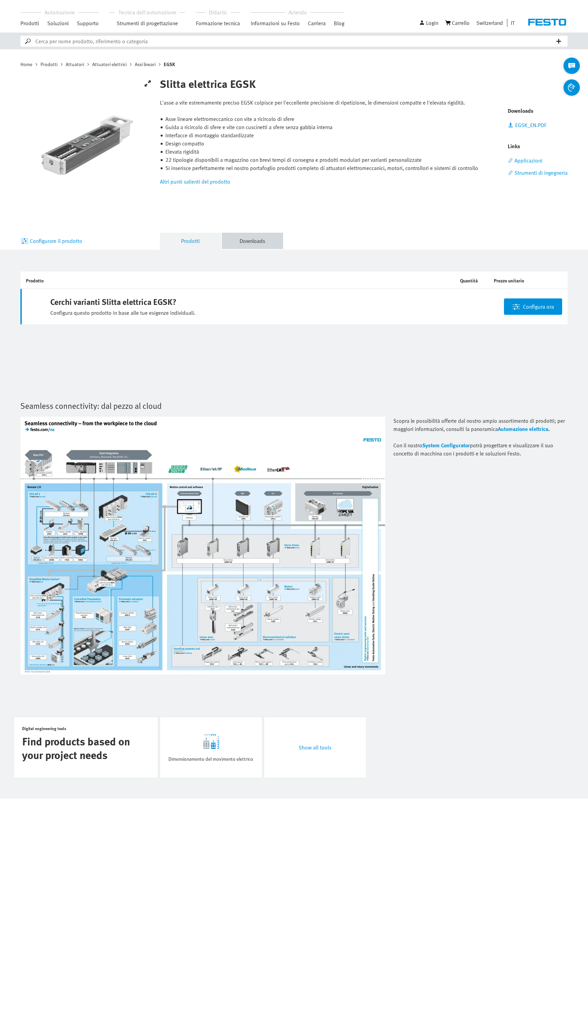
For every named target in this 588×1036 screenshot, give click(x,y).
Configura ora (538, 307)
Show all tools (315, 747)
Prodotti (29, 23)
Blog (339, 23)
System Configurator (446, 445)
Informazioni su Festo (275, 23)
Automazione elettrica (523, 429)
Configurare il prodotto (56, 241)
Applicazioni (528, 160)
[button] (428, 22)
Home (26, 64)
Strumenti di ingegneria (541, 173)
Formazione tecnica (218, 23)
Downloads (252, 241)
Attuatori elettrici (109, 64)
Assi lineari (145, 64)
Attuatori (75, 64)
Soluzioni (58, 23)
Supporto (88, 23)
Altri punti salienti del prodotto (195, 181)
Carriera (317, 23)
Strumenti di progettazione (147, 23)
